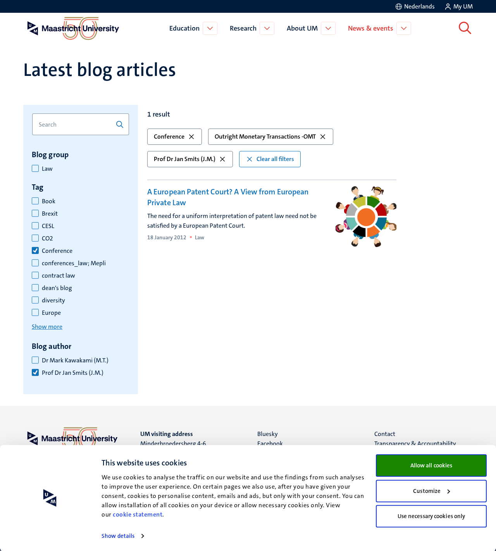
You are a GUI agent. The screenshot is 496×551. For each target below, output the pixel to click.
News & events (370, 28)
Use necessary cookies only (431, 516)
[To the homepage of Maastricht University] (73, 28)
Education (184, 28)
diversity (53, 300)
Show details (118, 536)
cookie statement (137, 514)
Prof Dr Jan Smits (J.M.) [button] (184, 159)
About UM (302, 28)
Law (47, 169)
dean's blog (57, 288)
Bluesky (267, 434)
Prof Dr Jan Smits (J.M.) (72, 373)
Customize (427, 491)
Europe (51, 313)
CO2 (47, 238)
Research (243, 28)
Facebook (270, 443)
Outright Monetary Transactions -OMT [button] (265, 136)
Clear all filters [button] (275, 159)
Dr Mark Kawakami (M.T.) (75, 360)
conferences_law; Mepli (74, 263)
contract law (58, 276)
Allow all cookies (431, 465)
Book (48, 201)
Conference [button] (169, 136)
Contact (384, 434)
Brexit (50, 214)
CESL (48, 226)
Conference (57, 251)
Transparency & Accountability (415, 443)
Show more (47, 327)
